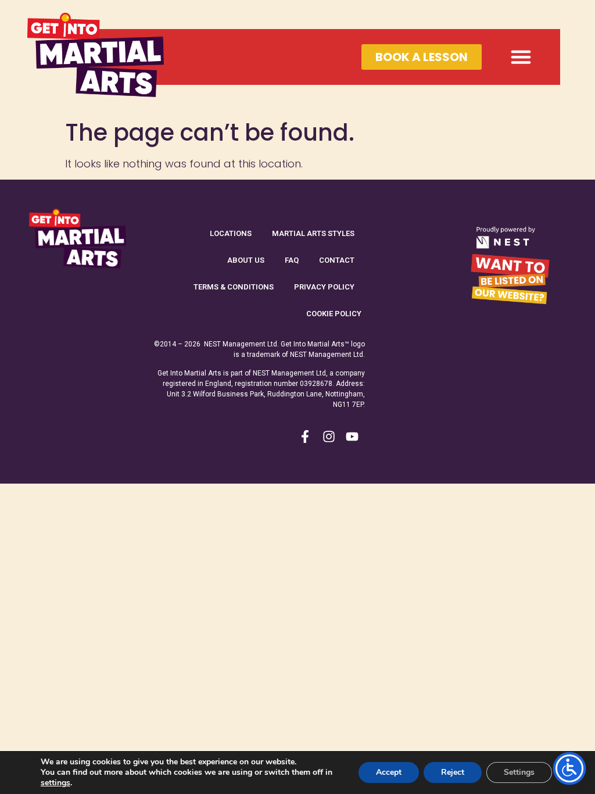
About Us (245, 260)
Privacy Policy (324, 286)
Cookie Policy (333, 313)
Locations (231, 233)
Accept (389, 772)
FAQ (292, 260)
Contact (336, 260)
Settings (519, 772)
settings (55, 783)
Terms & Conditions (233, 286)
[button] (521, 57)
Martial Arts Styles (313, 233)
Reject (452, 772)
